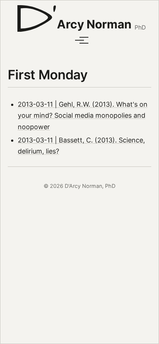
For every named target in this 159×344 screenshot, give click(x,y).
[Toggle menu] (79, 40)
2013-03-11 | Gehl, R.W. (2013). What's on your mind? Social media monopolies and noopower (83, 115)
